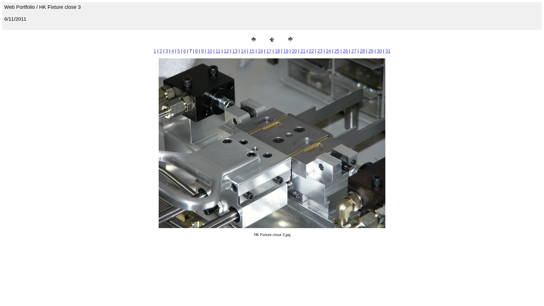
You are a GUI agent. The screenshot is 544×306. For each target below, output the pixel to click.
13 (234, 51)
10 (209, 51)
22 (311, 51)
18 (277, 51)
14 (243, 51)
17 (268, 51)
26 (345, 51)
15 (251, 51)
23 (319, 51)
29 (370, 51)
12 (226, 51)
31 (387, 51)
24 (328, 51)
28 (362, 51)
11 (218, 51)
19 (285, 51)
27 (353, 51)
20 (294, 51)
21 (302, 51)
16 (260, 51)
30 (379, 51)
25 (336, 51)
